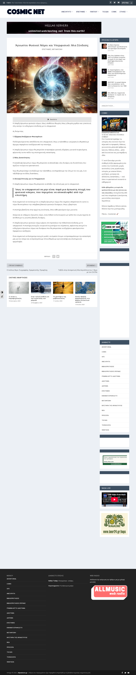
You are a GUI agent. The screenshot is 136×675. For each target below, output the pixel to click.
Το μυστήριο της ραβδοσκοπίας (59, 297)
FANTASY (93, 12)
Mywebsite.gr (22, 673)
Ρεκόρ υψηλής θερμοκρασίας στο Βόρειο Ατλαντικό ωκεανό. (82, 299)
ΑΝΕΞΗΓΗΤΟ (66, 12)
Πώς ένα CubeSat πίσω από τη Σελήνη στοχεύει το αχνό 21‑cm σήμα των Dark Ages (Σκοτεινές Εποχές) (116, 59)
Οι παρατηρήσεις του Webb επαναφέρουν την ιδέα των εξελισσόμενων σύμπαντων (117, 72)
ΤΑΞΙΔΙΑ (105, 12)
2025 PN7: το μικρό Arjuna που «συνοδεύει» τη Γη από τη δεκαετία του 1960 (117, 84)
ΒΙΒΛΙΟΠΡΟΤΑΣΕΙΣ (108, 366)
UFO (103, 357)
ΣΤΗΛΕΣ (123, 12)
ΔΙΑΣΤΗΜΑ (111, 50)
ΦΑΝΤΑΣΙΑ (105, 430)
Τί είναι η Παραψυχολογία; (15, 297)
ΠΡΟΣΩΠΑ (105, 415)
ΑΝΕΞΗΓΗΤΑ (106, 361)
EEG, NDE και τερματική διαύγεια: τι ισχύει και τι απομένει (117, 94)
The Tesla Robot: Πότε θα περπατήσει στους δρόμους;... (29, 3)
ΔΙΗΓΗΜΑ (105, 386)
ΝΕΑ (103, 410)
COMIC (114, 12)
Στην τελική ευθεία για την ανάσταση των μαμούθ (40, 298)
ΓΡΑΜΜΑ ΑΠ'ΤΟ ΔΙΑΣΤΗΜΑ (111, 376)
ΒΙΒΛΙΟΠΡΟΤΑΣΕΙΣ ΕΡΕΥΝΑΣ (111, 371)
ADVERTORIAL (106, 347)
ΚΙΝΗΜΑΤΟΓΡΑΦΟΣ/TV (109, 396)
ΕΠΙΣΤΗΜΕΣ (80, 12)
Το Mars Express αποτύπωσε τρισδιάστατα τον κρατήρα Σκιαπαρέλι (117, 46)
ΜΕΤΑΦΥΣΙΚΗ (57, 49)
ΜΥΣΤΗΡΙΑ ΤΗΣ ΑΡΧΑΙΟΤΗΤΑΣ (112, 405)
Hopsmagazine (53, 586)
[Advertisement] (114, 303)
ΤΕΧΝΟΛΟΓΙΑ (106, 425)
